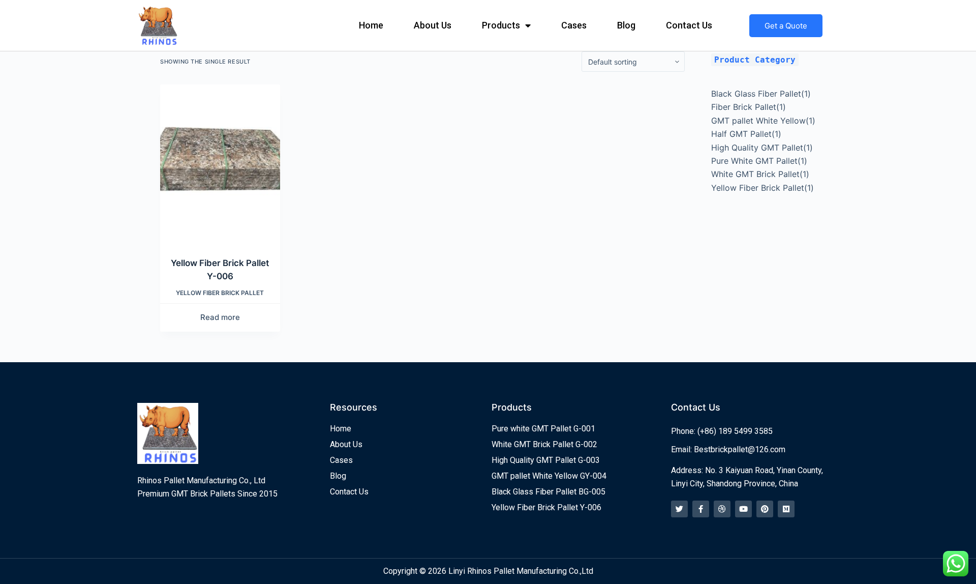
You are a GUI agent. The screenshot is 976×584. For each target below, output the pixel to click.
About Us (432, 25)
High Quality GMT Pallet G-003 (546, 460)
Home (371, 25)
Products (501, 25)
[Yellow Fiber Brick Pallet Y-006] (220, 164)
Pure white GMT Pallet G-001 (543, 428)
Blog (626, 25)
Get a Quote (786, 26)
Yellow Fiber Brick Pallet (220, 293)
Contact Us (689, 25)
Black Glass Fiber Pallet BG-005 (548, 492)
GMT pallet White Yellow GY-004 (549, 476)
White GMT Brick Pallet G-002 (544, 444)
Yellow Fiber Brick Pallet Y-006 (546, 507)
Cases (574, 25)
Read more (220, 317)
